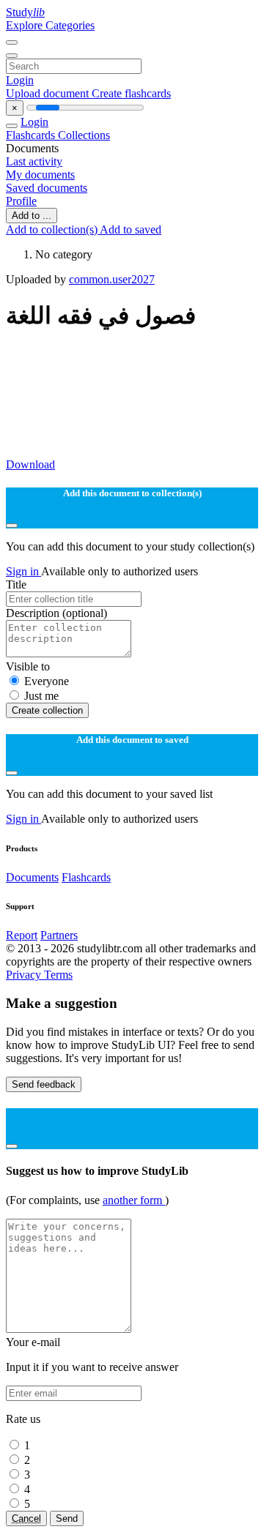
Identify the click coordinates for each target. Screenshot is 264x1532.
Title (16, 584)
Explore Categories (50, 25)
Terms (58, 974)
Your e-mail (33, 1342)
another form (134, 1200)
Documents (32, 877)
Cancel (26, 1518)
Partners (59, 935)
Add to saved (130, 229)
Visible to (28, 666)
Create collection (47, 710)
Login (20, 80)
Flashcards (32, 135)
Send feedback (44, 1084)
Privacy (25, 974)
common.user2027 (112, 279)
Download (30, 464)
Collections (84, 135)
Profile (21, 201)
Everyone (46, 681)
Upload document (49, 93)
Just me (41, 696)
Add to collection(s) (53, 229)
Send (67, 1518)
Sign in (23, 571)
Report (21, 935)
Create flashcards (131, 93)
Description (56, 613)
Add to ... (31, 215)
